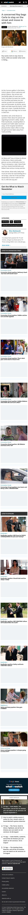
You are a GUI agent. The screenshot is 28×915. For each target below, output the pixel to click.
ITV (11, 222)
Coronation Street (11, 10)
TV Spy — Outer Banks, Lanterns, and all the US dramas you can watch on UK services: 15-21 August (14, 839)
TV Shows (17, 222)
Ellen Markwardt (13, 26)
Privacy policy (5, 881)
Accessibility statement (8, 888)
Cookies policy (5, 885)
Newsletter (23, 51)
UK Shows (5, 222)
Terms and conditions (7, 874)
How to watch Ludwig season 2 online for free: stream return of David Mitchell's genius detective (14, 819)
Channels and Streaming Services (12, 225)
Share (5, 51)
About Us (4, 895)
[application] (14, 143)
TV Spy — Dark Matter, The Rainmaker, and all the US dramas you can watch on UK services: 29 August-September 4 (14, 809)
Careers (4, 891)
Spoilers (4, 27)
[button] (2, 2)
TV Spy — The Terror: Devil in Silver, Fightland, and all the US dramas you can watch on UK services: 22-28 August (13, 829)
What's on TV (22, 26)
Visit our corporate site (14, 863)
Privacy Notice (22, 203)
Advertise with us (6, 898)
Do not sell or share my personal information (13, 902)
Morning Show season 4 (16, 6)
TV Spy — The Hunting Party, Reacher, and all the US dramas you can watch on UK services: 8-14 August (14, 850)
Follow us (15, 51)
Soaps (3, 10)
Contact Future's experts (8, 878)
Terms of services (20, 201)
